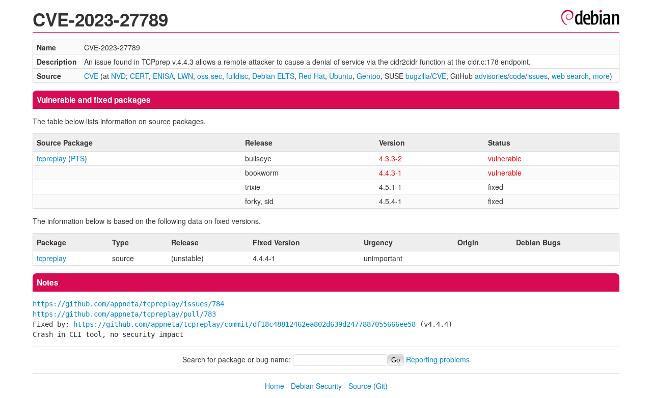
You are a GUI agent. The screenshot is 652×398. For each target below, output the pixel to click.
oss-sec (209, 76)
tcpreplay (51, 158)
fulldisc (237, 76)
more (601, 76)
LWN (185, 76)
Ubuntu (340, 76)
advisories (491, 76)
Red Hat (311, 76)
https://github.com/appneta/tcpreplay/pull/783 (124, 314)
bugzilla (417, 76)
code (517, 76)
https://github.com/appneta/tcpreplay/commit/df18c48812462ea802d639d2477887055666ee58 (244, 324)
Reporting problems (438, 359)
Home (274, 386)
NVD (118, 76)
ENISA (163, 76)
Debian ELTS (273, 76)
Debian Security (316, 386)
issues (537, 76)
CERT (139, 76)
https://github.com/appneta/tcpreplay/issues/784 (128, 304)
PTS (78, 158)
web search (570, 76)
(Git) (380, 386)
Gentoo (369, 76)
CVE (91, 76)
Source (359, 386)
